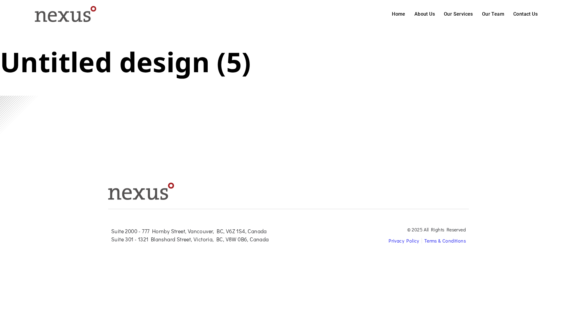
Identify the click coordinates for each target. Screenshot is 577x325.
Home (398, 14)
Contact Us (525, 14)
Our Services (458, 14)
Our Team (493, 14)
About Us (424, 14)
